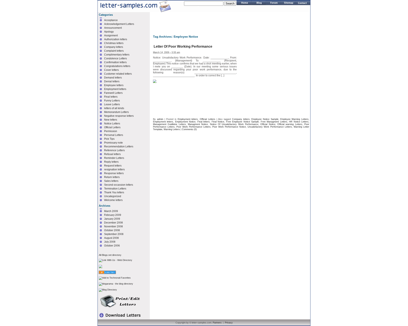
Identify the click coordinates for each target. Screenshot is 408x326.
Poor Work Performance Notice (229, 126)
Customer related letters (118, 73)
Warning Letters (172, 129)
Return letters (112, 177)
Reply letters (111, 161)
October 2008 (112, 230)
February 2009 (112, 215)
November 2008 (113, 226)
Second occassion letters (118, 184)
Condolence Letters (115, 58)
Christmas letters (113, 43)
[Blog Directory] (108, 289)
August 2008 (111, 237)
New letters (110, 119)
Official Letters (207, 119)
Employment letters (188, 119)
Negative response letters (119, 115)
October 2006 (112, 245)
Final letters (203, 121)
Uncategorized (112, 196)
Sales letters (111, 180)
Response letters (114, 173)
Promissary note (113, 142)
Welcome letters (113, 200)
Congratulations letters (117, 66)
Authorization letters (115, 39)
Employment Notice (185, 121)
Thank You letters (114, 192)
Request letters (113, 165)
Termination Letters (115, 188)
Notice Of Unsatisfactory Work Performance (234, 124)
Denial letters (111, 81)
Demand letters (113, 77)
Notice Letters (112, 123)
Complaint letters (114, 50)
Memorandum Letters (116, 112)
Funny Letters (112, 100)
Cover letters (111, 69)
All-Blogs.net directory (110, 255)
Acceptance (111, 20)
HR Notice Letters (299, 121)
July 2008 (109, 241)
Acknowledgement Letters (119, 24)
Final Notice (218, 121)
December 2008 (113, 222)
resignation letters (114, 169)
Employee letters (113, 85)
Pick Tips (109, 138)
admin (160, 119)
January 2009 (112, 218)
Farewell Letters (113, 92)
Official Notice (267, 124)
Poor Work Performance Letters (193, 126)
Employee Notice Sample (264, 119)
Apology (109, 31)
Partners (217, 322)
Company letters (241, 119)
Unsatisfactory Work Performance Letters (270, 126)
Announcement (113, 27)
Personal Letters (113, 135)
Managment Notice (198, 124)
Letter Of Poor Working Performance (183, 46)
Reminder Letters (114, 158)
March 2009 (111, 211)
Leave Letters (112, 104)
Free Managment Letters (274, 121)
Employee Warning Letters (294, 119)
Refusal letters (112, 154)
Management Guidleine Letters (169, 124)
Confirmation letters (115, 62)
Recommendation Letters (118, 146)
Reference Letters (114, 150)
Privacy (229, 322)
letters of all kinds (114, 108)
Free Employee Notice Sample (242, 121)
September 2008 (113, 234)
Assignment (111, 35)
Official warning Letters (289, 124)
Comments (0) (189, 129)
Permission (110, 131)
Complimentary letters (116, 54)
